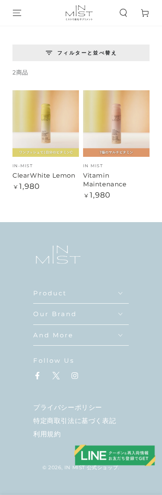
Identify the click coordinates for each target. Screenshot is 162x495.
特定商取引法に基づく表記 (74, 421)
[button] (123, 13)
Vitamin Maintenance (105, 179)
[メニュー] (17, 13)
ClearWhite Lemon (44, 175)
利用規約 (47, 434)
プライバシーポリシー (67, 407)
